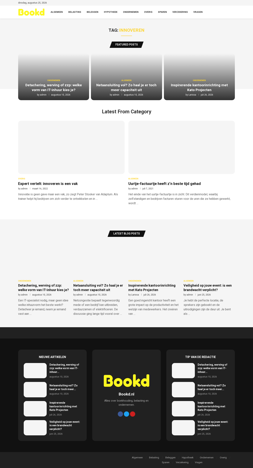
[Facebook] (216, 3)
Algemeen (57, 12)
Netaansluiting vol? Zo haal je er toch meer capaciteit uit (126, 88)
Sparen (162, 12)
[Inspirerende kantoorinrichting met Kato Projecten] (35, 408)
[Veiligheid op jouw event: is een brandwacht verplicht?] (35, 428)
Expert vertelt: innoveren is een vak (48, 183)
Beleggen (92, 12)
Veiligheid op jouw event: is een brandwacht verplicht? (208, 288)
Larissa (192, 94)
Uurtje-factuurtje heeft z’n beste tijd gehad (164, 183)
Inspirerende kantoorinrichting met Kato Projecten (199, 88)
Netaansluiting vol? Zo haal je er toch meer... (63, 387)
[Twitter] (221, 3)
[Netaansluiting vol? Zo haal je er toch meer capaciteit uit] (35, 389)
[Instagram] (225, 3)
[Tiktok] (233, 3)
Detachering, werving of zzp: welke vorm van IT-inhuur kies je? (53, 88)
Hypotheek (110, 12)
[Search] (233, 12)
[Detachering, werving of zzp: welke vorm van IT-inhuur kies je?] (35, 370)
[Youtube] (229, 3)
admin (43, 94)
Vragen (198, 12)
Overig (148, 12)
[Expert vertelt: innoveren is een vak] (71, 161)
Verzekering (180, 12)
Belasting (74, 12)
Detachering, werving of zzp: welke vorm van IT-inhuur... (64, 368)
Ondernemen (131, 12)
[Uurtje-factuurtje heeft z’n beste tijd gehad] (181, 163)
